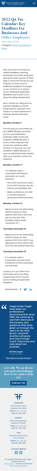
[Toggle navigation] (34, 3)
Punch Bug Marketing (19, 466)
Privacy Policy (9, 464)
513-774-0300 (21, 411)
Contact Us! (18, 383)
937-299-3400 (21, 426)
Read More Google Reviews (18, 358)
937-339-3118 (21, 441)
